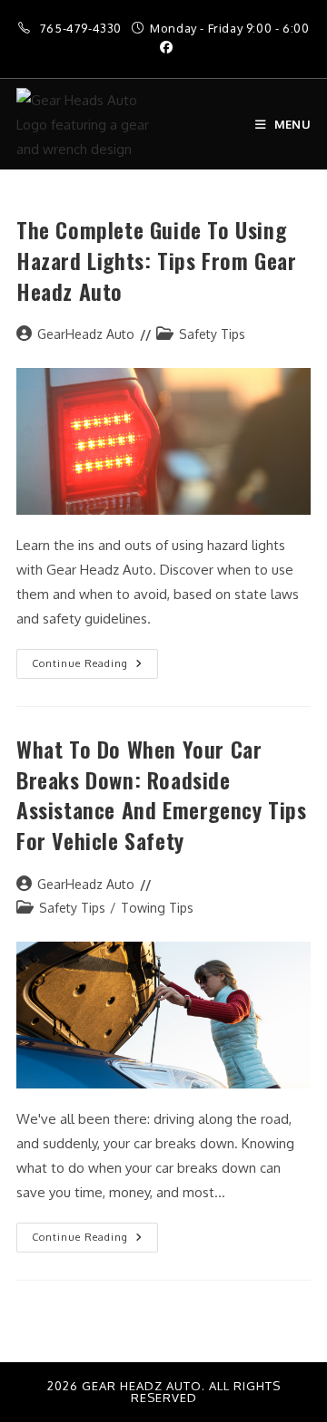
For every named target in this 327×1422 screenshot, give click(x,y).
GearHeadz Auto (85, 334)
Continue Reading (95, 659)
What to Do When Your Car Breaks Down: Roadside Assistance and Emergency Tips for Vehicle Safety (161, 794)
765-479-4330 (82, 28)
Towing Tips (157, 907)
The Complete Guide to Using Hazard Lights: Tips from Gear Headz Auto (156, 259)
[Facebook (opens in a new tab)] (163, 47)
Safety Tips (212, 334)
